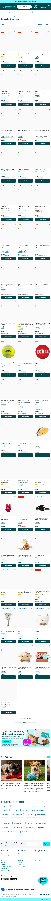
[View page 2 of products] (16, 721)
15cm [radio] (3, 327)
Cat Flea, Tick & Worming (37, 810)
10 (32, 721)
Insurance (37, 854)
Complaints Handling (6, 866)
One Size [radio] (3, 59)
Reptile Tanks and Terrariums (9, 831)
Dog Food (4, 806)
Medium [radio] (37, 96)
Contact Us (4, 854)
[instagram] (46, 895)
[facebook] (44, 895)
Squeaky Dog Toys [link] (22, 16)
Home (2, 16)
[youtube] (41, 895)
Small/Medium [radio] (39, 406)
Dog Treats (5, 810)
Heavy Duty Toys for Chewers (10, 783)
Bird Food (29, 823)
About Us (20, 854)
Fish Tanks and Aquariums (34, 819)
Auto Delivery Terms (6, 871)
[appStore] (4, 880)
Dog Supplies (8, 16)
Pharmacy (38, 856)
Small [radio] (3, 136)
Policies (20, 862)
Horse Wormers (41, 814)
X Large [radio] (45, 136)
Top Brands (21, 864)
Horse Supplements (17, 814)
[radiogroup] (8, 59)
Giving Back (21, 860)
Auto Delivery (38, 858)
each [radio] (37, 634)
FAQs (2, 858)
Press (19, 856)
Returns (3, 862)
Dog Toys (15, 16)
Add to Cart (8, 66)
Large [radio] (37, 57)
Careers (20, 858)
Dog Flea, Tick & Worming (38, 806)
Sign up (46, 844)
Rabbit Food (5, 827)
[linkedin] (49, 895)
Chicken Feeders (18, 823)
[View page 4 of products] (34, 721)
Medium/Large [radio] (39, 409)
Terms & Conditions (6, 856)
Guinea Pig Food (17, 827)
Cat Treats (5, 814)
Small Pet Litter (30, 827)
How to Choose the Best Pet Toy (34, 783)
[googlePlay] (13, 880)
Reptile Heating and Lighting (29, 831)
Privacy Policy (25, 894)
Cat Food (24, 810)
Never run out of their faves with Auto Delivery (25, 1)
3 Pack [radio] (3, 366)
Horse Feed (29, 814)
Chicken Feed (5, 823)
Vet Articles (38, 860)
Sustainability (21, 866)
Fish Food (4, 819)
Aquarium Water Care (17, 819)
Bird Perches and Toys (41, 823)
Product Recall (5, 868)
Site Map (31, 894)
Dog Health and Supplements (19, 806)
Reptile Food (41, 827)
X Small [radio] (3, 522)
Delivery (3, 860)
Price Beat (3, 864)
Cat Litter (14, 810)
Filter (2, 24)
